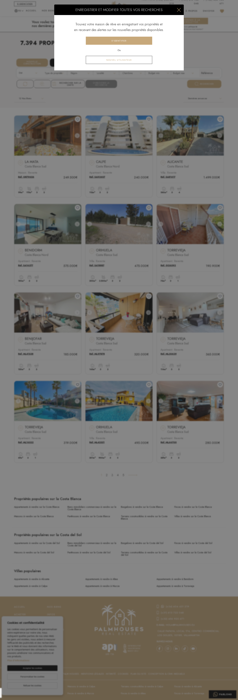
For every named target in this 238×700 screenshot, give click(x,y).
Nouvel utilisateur (119, 60)
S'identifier (119, 40)
